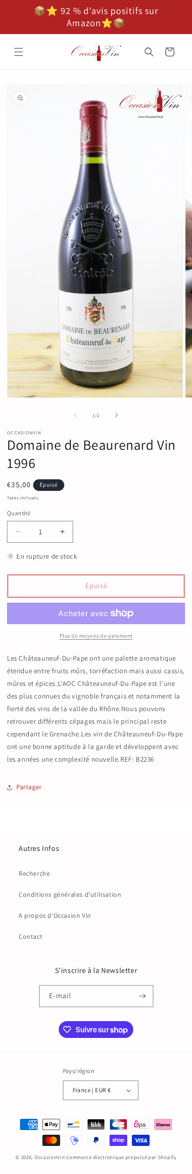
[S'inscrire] (142, 996)
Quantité (18, 513)
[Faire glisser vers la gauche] (75, 415)
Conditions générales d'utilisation (70, 894)
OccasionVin (49, 1157)
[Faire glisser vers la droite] (116, 415)
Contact (30, 936)
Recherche (34, 873)
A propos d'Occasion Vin (55, 915)
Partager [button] (29, 787)
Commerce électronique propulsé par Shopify (121, 1157)
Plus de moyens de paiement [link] (96, 635)
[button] (18, 52)
